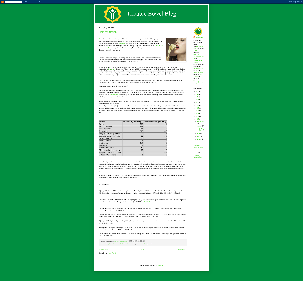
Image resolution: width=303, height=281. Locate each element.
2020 (197, 102)
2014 (197, 111)
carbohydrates (108, 244)
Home (143, 249)
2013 (197, 113)
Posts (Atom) (112, 253)
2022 (197, 97)
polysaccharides (130, 244)
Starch (101, 39)
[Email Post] (130, 241)
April (199, 136)
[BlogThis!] (136, 241)
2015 (197, 108)
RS (146, 244)
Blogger (160, 266)
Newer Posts (103, 249)
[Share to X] (139, 241)
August (199, 126)
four (109, 69)
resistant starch (140, 244)
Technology (197, 56)
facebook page (198, 72)
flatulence (116, 244)
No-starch (121, 43)
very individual (115, 94)
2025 (197, 91)
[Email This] (134, 241)
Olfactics (196, 54)
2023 (197, 94)
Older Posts (182, 249)
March (199, 139)
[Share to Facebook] (141, 241)
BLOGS (196, 50)
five (114, 69)
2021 (197, 100)
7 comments (123, 241)
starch (150, 244)
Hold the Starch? (108, 32)
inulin (123, 244)
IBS (121, 244)
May (198, 133)
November (200, 121)
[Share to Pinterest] (143, 241)
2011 (197, 119)
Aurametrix (200, 37)
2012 (197, 116)
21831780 (147, 202)
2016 (197, 105)
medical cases (198, 68)
